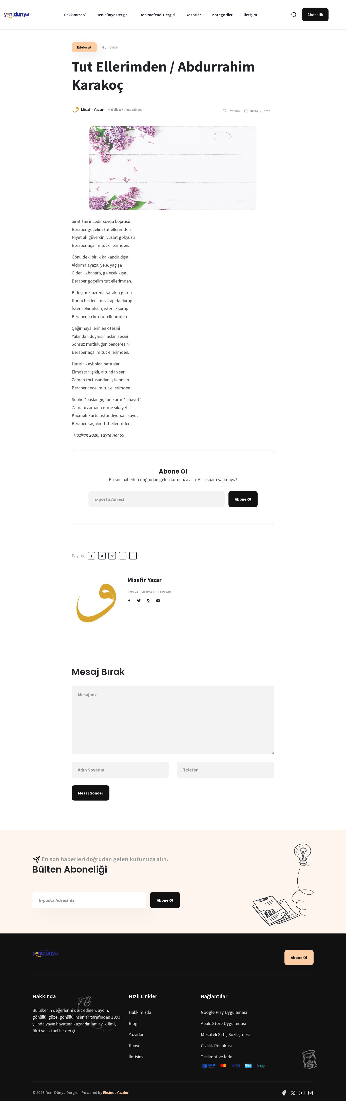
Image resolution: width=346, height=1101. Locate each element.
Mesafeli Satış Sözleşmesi (225, 1034)
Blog (133, 1023)
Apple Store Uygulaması (223, 1023)
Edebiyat (84, 47)
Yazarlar (193, 14)
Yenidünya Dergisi (112, 14)
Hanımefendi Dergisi (157, 14)
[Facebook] (284, 1092)
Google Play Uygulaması (224, 1012)
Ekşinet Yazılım (116, 1092)
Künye (134, 1045)
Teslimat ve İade (216, 1057)
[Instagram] (310, 1092)
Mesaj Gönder (90, 792)
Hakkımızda (74, 14)
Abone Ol (243, 499)
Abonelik (315, 14)
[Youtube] (302, 1092)
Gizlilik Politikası (216, 1045)
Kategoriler (222, 14)
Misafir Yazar (144, 580)
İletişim (250, 14)
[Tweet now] (293, 1092)
